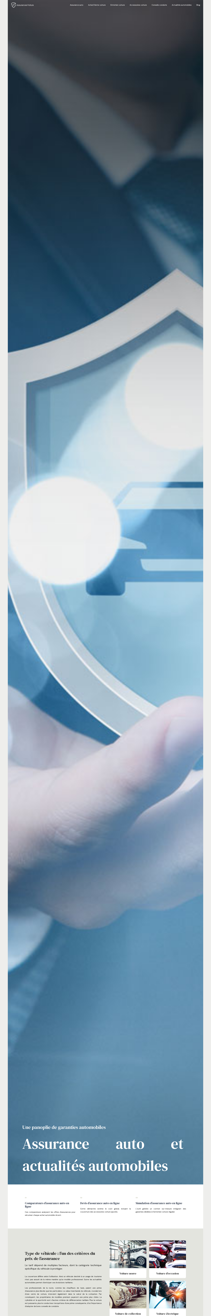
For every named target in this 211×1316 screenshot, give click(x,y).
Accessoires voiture (138, 5)
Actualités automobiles (182, 5)
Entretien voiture (118, 5)
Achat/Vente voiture (97, 5)
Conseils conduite (159, 5)
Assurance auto (76, 5)
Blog (198, 5)
